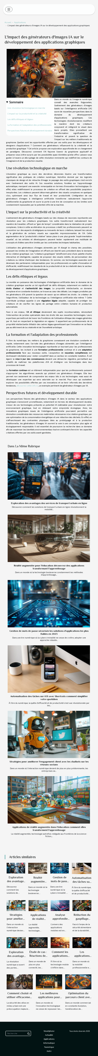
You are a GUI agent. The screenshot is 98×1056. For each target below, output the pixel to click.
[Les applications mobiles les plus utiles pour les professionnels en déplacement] (81, 942)
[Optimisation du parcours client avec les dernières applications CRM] (78, 981)
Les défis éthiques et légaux (20, 119)
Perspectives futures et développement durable (29, 130)
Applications (20, 22)
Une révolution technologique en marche (26, 108)
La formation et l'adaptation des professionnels (29, 125)
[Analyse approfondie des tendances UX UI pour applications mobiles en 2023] (60, 905)
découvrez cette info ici (27, 385)
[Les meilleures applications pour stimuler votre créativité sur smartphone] (49, 981)
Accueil (8, 22)
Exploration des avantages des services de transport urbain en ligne (49, 503)
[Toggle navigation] (8, 9)
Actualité (49, 1035)
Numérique (49, 1047)
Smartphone (49, 1031)
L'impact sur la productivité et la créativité (26, 113)
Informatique (49, 1043)
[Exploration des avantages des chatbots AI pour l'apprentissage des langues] (16, 942)
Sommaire (16, 102)
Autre (49, 1051)
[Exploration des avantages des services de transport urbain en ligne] (49, 476)
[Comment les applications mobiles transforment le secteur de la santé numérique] (60, 942)
